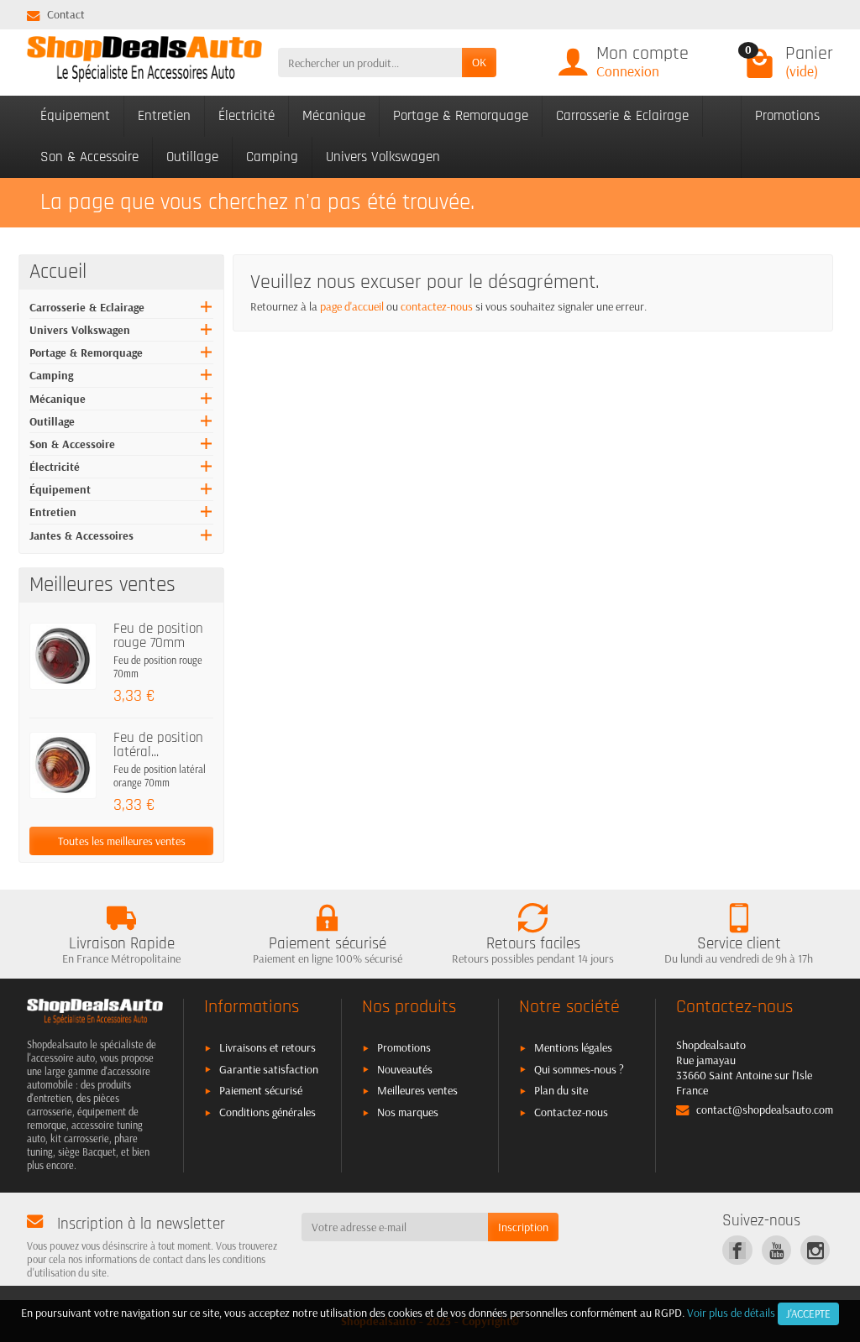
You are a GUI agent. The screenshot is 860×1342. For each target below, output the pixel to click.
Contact (66, 14)
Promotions (787, 116)
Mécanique (333, 116)
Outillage (192, 157)
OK (479, 62)
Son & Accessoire (89, 157)
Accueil (58, 271)
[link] (737, 1250)
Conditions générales (267, 1112)
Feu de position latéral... (158, 745)
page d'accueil (352, 306)
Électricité (246, 116)
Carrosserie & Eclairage (622, 116)
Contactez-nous (571, 1112)
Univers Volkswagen (383, 157)
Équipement (75, 116)
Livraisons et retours (267, 1047)
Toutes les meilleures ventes (122, 841)
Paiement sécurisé (260, 1090)
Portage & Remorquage (460, 116)
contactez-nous (437, 306)
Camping (272, 157)
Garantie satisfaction (268, 1069)
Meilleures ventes (417, 1090)
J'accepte (808, 1313)
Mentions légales (573, 1047)
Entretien (164, 116)
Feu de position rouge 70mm (158, 636)
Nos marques (407, 1112)
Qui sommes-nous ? (579, 1069)
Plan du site (561, 1090)
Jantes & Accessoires (81, 535)
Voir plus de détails (731, 1312)
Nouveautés (405, 1069)
